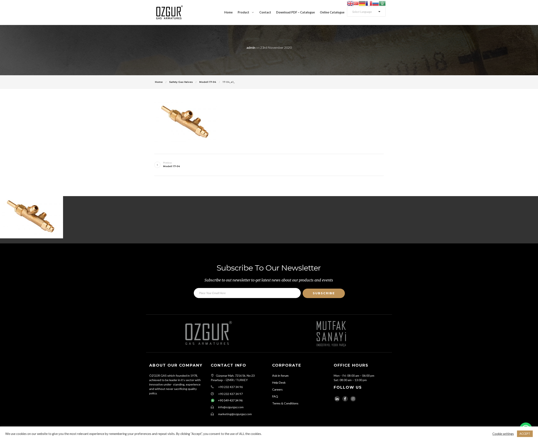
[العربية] (382, 3)
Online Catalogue (332, 12)
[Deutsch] (362, 3)
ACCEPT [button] (525, 433)
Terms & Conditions (285, 403)
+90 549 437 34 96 (230, 400)
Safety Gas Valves (181, 82)
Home (228, 12)
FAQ (275, 396)
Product (243, 12)
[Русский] (375, 3)
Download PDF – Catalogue (295, 12)
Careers (277, 389)
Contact (265, 12)
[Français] (368, 3)
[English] (350, 3)
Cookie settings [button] (503, 434)
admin (251, 47)
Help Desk (279, 382)
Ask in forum (280, 375)
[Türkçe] (356, 3)
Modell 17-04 (207, 82)
